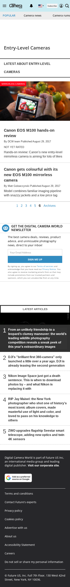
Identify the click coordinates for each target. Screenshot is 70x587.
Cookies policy (14, 519)
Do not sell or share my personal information (34, 562)
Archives (50, 205)
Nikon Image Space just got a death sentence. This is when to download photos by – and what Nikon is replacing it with (34, 382)
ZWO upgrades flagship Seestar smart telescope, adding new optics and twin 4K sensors (36, 435)
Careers (10, 553)
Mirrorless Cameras (13, 83)
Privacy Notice (49, 269)
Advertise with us (16, 528)
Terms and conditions (19, 493)
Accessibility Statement (20, 545)
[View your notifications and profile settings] (31, 6)
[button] (4, 6)
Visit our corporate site (43, 465)
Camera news (32, 15)
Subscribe (52, 5)
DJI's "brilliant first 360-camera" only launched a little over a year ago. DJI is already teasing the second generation (36, 361)
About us (10, 536)
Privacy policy (13, 510)
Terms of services (45, 266)
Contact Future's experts (20, 502)
